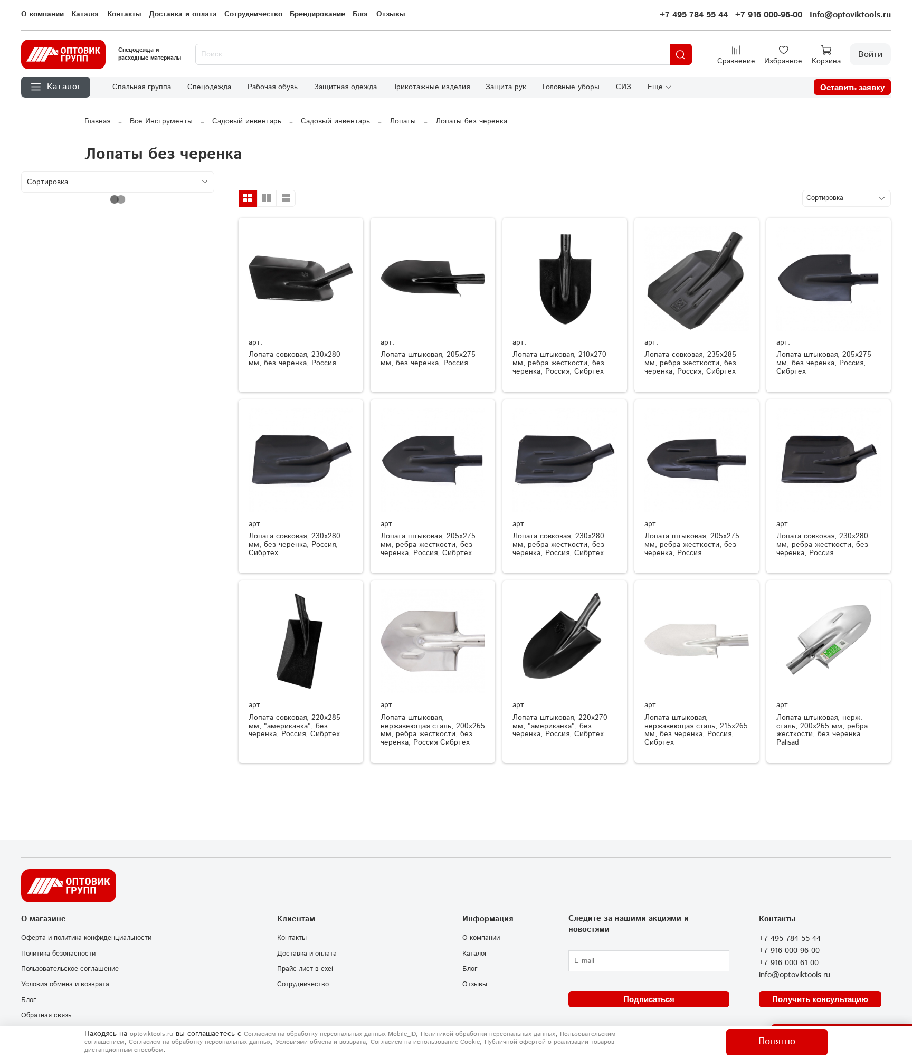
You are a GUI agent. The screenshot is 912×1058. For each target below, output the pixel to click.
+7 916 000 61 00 (789, 963)
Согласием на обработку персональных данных (200, 1041)
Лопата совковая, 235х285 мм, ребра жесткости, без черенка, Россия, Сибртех (690, 363)
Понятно (776, 1042)
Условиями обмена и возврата (321, 1041)
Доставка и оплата (183, 14)
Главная (97, 121)
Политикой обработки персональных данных (488, 1034)
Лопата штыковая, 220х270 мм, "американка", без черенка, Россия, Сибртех (559, 726)
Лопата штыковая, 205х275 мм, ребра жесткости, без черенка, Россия (691, 544)
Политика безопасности (58, 953)
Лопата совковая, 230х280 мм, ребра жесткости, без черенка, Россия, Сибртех (558, 544)
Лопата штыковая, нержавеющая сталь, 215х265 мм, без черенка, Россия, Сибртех (696, 730)
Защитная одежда (345, 87)
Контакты (124, 14)
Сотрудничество (253, 14)
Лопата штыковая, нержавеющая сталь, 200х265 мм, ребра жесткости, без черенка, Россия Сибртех (433, 730)
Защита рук (506, 87)
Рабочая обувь (273, 87)
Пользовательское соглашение (70, 969)
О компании (42, 14)
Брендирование (317, 14)
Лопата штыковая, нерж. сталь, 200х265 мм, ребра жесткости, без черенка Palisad (822, 730)
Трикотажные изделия (431, 87)
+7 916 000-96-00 (768, 15)
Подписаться (648, 999)
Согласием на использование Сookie (425, 1041)
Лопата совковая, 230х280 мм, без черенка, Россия (294, 358)
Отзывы (390, 14)
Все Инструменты (161, 121)
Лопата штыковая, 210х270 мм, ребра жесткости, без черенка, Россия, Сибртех (559, 363)
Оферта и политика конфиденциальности (86, 937)
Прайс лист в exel (305, 969)
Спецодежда (209, 87)
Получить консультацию (820, 999)
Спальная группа (141, 87)
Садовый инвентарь (246, 121)
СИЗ (623, 87)
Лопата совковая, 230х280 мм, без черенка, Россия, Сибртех (294, 544)
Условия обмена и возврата (65, 984)
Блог (361, 14)
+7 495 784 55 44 (694, 15)
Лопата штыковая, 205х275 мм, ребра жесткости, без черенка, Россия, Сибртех (428, 544)
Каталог (85, 14)
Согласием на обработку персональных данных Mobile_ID (330, 1034)
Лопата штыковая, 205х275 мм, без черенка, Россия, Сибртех (823, 363)
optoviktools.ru (151, 1034)
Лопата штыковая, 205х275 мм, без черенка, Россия (428, 358)
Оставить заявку (852, 87)
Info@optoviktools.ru (850, 15)
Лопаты (403, 121)
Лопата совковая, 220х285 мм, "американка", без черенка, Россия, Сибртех (294, 726)
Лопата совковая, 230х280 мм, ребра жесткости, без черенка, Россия (822, 544)
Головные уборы (571, 87)
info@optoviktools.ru (794, 975)
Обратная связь (46, 1015)
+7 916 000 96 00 (789, 951)
